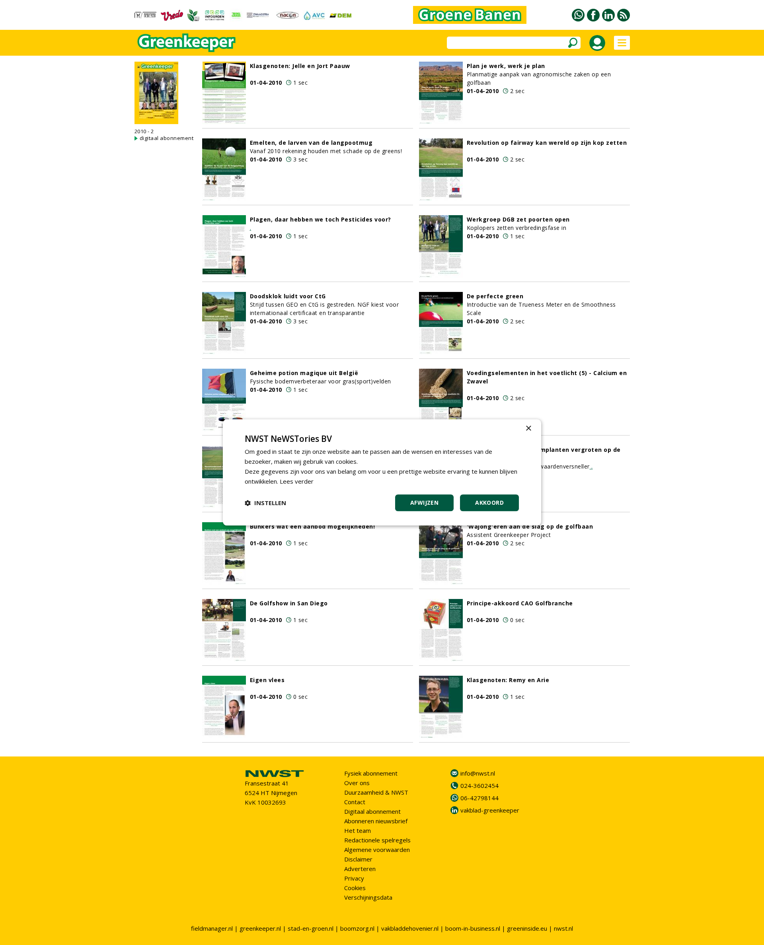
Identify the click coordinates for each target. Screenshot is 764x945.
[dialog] (382, 472)
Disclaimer (358, 859)
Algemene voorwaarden (377, 850)
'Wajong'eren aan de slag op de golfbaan (530, 526)
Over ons (357, 783)
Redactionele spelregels (377, 840)
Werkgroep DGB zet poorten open (518, 219)
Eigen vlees (267, 680)
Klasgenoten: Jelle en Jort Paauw (300, 66)
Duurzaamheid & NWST (376, 792)
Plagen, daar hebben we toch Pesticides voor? (320, 219)
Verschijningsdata (368, 897)
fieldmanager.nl (212, 928)
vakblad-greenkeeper (489, 810)
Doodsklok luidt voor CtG (288, 296)
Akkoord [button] (489, 503)
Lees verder (297, 481)
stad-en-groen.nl (310, 928)
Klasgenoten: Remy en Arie (508, 680)
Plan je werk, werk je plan (506, 66)
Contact (354, 802)
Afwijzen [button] (424, 503)
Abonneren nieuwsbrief (375, 821)
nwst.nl (563, 928)
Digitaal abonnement (372, 811)
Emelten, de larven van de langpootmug (311, 142)
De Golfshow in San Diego (289, 603)
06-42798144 (479, 798)
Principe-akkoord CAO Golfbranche (520, 603)
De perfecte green (495, 296)
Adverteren (360, 869)
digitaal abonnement (167, 138)
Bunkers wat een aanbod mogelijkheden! (312, 526)
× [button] (528, 429)
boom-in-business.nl (472, 928)
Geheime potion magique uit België (304, 373)
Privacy (354, 878)
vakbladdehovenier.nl (410, 928)
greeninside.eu (527, 928)
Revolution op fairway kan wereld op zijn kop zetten (547, 142)
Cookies (355, 888)
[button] (265, 503)
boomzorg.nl (357, 928)
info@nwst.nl (477, 773)
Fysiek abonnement (371, 773)
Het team (357, 830)
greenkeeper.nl (260, 928)
